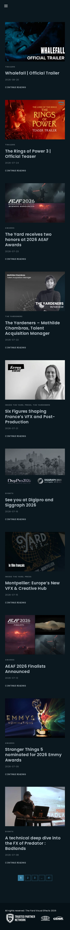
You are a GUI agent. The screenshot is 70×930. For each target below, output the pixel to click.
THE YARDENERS (13, 316)
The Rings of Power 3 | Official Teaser (28, 153)
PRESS (28, 405)
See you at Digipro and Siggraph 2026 (29, 502)
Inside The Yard (14, 405)
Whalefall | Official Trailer (32, 73)
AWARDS (9, 228)
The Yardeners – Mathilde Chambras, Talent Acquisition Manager (32, 328)
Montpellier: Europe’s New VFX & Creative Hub (32, 585)
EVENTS (9, 493)
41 (49, 878)
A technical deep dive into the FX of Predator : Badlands (32, 843)
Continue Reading (15, 87)
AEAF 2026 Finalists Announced (25, 668)
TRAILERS (10, 66)
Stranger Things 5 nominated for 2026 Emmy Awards (33, 755)
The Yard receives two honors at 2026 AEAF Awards (28, 239)
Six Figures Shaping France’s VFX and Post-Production (30, 416)
